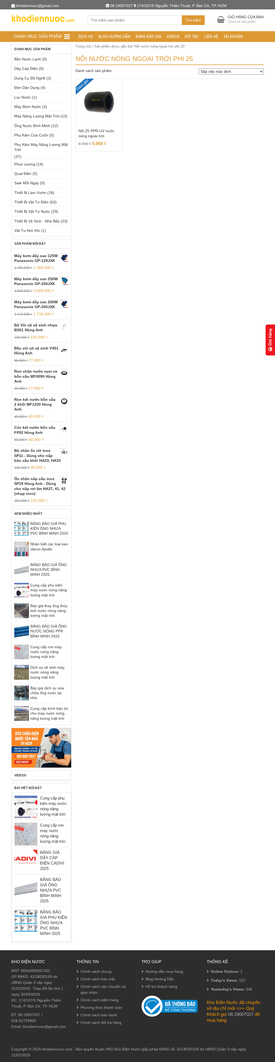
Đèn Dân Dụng (26, 87)
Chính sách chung (96, 971)
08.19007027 (29, 1015)
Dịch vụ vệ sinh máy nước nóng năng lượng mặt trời (47, 672)
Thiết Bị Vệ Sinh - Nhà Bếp (37, 221)
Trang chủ (83, 46)
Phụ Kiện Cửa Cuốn (31, 135)
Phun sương (24, 164)
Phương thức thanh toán (101, 1007)
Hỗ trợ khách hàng (161, 986)
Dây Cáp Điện (26, 68)
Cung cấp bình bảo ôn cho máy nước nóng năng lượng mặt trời (49, 713)
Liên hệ (211, 36)
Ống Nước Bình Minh (32, 126)
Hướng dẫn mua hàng (164, 971)
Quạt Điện (22, 173)
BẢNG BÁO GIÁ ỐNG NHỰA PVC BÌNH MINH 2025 (48, 570)
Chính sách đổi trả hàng (101, 1022)
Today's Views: (225, 980)
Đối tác (192, 36)
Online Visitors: (225, 971)
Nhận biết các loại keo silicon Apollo (49, 546)
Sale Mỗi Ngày (26, 183)
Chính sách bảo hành (99, 1015)
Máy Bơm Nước (27, 107)
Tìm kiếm (193, 20)
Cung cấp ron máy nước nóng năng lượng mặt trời (46, 652)
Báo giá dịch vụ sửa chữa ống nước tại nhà (47, 693)
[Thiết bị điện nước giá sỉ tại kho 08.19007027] (42, 17)
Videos (173, 36)
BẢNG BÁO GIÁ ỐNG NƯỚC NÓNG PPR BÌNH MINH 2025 (48, 631)
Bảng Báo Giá (148, 36)
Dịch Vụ (85, 36)
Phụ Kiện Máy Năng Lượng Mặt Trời (41, 147)
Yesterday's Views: (228, 989)
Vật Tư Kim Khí (27, 230)
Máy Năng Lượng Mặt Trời (36, 116)
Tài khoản (233, 36)
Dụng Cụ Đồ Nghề (29, 78)
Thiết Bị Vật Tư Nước (32, 211)
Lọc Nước (22, 97)
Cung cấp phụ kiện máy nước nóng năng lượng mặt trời (48, 590)
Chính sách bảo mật (98, 979)
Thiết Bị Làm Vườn (30, 192)
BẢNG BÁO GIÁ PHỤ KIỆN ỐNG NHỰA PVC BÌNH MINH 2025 (49, 528)
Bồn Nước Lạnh (27, 59)
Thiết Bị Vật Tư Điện (31, 202)
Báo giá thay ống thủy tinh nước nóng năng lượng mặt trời (48, 611)
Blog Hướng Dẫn (114, 36)
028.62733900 (23, 1020)
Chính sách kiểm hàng (100, 1000)
